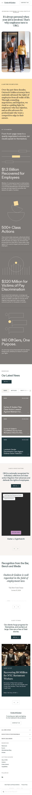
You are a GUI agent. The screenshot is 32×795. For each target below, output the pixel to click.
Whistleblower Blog (6, 750)
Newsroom (4, 746)
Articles (3, 752)
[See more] (27, 412)
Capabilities (5, 766)
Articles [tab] (14, 390)
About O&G (5, 760)
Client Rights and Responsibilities (12, 784)
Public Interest (5, 764)
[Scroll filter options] (30, 391)
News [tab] (5, 390)
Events (3, 748)
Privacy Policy (24, 784)
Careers (4, 762)
